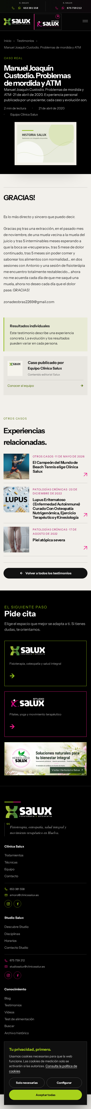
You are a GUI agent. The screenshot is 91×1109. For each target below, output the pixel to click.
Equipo (9, 869)
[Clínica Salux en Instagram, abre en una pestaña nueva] (8, 904)
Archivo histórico (16, 1033)
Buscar (9, 1026)
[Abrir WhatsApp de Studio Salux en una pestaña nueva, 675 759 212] (63, 8)
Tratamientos (13, 855)
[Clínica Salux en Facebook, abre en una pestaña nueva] (17, 904)
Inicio (7, 41)
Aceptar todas (45, 1095)
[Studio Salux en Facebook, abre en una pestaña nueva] (17, 975)
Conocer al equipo (45, 386)
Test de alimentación (19, 1019)
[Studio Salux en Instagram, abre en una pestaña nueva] (8, 975)
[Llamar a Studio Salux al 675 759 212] (57, 8)
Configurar (64, 1082)
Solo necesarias (27, 1082)
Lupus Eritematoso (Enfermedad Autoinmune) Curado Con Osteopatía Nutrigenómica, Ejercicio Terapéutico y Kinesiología (56, 508)
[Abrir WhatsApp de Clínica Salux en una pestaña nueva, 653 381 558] (19, 8)
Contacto (11, 876)
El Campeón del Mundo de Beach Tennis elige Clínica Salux (55, 467)
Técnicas (10, 862)
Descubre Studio (16, 927)
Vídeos (9, 1012)
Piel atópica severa (49, 540)
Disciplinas (12, 934)
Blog (7, 998)
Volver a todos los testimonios (45, 573)
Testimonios (25, 41)
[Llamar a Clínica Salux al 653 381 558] (13, 8)
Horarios (10, 941)
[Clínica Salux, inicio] (17, 21)
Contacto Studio (16, 948)
